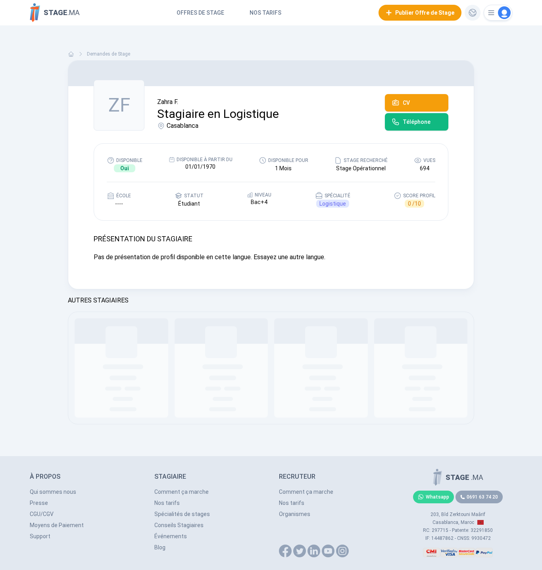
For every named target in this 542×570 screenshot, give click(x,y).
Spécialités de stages (182, 514)
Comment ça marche (181, 492)
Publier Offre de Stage (424, 13)
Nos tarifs (265, 13)
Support (40, 536)
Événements (170, 536)
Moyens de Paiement (57, 525)
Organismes (294, 514)
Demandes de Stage (108, 54)
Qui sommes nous (53, 492)
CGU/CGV (42, 514)
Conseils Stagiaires (179, 525)
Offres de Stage (200, 13)
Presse (39, 503)
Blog (159, 547)
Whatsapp (437, 497)
